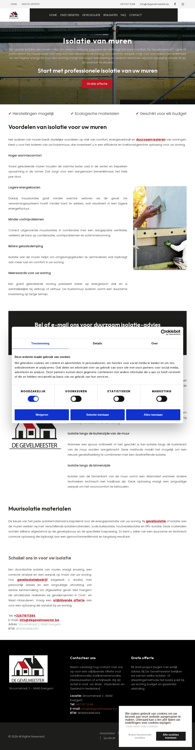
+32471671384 (24, 616)
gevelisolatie (156, 521)
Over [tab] (154, 343)
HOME (53, 15)
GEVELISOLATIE (91, 15)
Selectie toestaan (97, 414)
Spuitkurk (109, 738)
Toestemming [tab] (40, 343)
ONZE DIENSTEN (69, 15)
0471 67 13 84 (127, 4)
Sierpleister (107, 733)
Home (14, 4)
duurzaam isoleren (151, 139)
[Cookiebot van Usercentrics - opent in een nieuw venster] (163, 332)
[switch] (76, 399)
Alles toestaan (153, 414)
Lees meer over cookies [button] (142, 726)
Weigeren (42, 414)
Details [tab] (97, 343)
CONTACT (135, 15)
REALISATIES (110, 15)
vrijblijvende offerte (69, 600)
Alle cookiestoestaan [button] (171, 736)
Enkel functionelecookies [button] (140, 736)
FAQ (123, 15)
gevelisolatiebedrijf (32, 580)
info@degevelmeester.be (154, 4)
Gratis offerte (31, 4)
